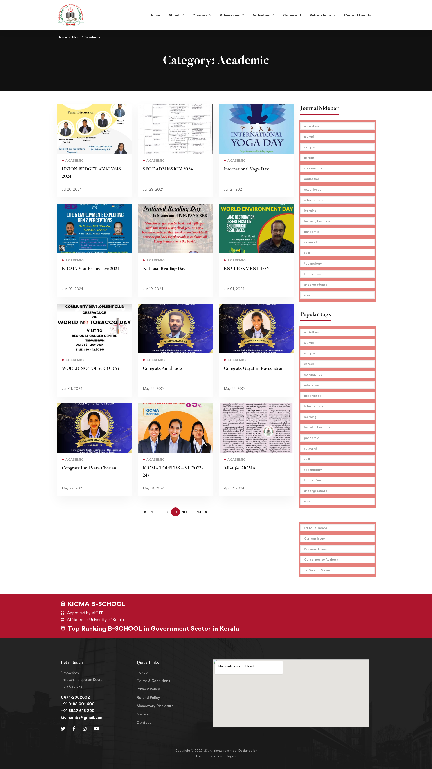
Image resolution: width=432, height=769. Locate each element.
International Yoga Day (246, 169)
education (312, 179)
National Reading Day (164, 269)
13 (199, 512)
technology (313, 263)
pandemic (311, 231)
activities (311, 126)
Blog (75, 37)
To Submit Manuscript (321, 570)
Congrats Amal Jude (162, 368)
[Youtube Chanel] (96, 728)
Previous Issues (316, 549)
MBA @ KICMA (240, 468)
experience (313, 189)
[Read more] (94, 107)
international (314, 200)
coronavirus (313, 168)
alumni (309, 136)
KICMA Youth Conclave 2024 (91, 269)
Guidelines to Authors (321, 559)
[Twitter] (63, 728)
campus (310, 147)
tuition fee (312, 274)
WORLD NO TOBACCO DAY (91, 368)
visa (307, 295)
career (309, 157)
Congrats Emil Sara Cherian (89, 468)
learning (310, 210)
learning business (317, 221)
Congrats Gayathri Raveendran (254, 368)
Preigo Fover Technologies (216, 756)
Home (62, 37)
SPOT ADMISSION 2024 (168, 169)
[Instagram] (85, 728)
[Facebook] (74, 728)
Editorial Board (315, 528)
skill (307, 253)
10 (184, 512)
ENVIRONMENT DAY (247, 269)
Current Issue (314, 538)
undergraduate (315, 284)
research (311, 242)
